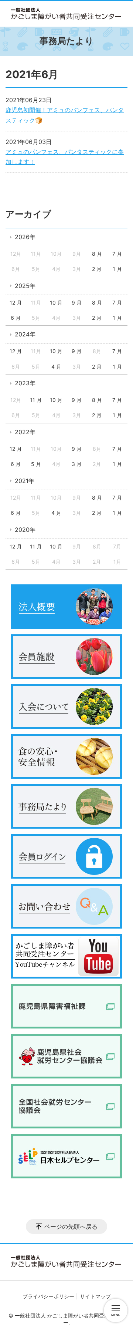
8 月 (97, 254)
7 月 (117, 254)
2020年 (25, 529)
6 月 (16, 318)
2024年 (25, 334)
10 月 (56, 302)
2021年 (24, 480)
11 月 (36, 400)
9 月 (77, 302)
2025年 (25, 285)
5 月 (36, 464)
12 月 (16, 302)
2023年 (25, 383)
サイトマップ (95, 1296)
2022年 (25, 432)
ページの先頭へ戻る (71, 1226)
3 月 (77, 464)
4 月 (56, 366)
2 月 (97, 269)
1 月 (117, 269)
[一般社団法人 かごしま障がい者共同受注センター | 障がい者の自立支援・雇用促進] (66, 13)
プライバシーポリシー (48, 1296)
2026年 (25, 237)
